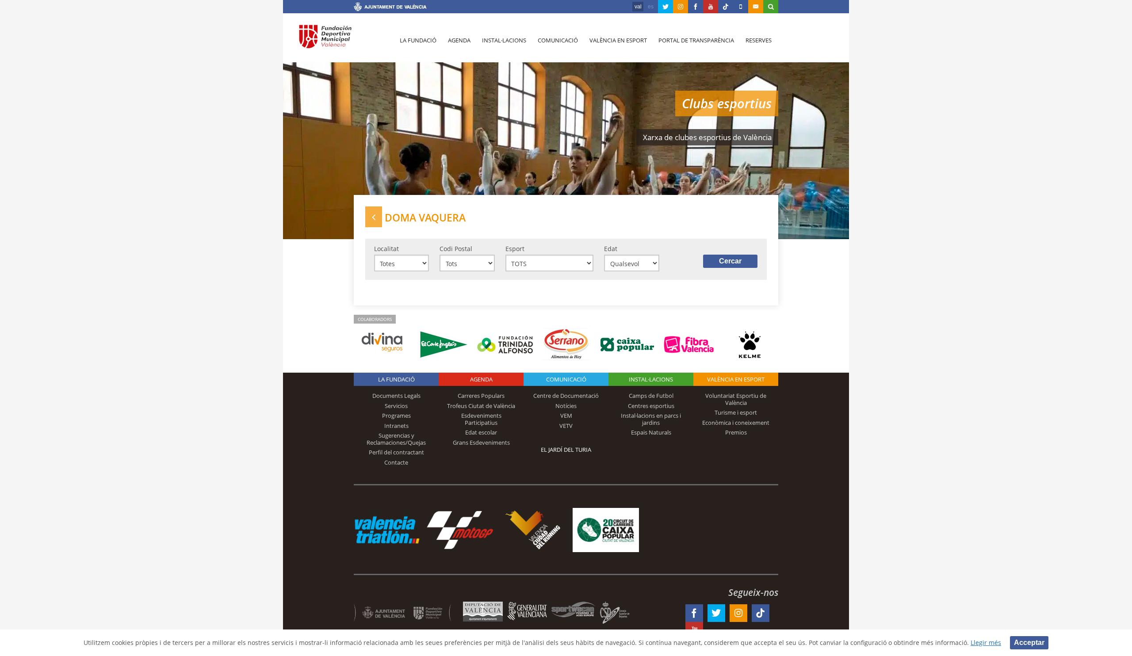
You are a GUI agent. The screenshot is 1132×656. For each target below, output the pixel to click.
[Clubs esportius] (373, 216)
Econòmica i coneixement (735, 423)
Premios (736, 432)
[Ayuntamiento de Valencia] (390, 8)
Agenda (459, 40)
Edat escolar (481, 432)
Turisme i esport (736, 412)
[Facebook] (695, 6)
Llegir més (986, 642)
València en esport (618, 40)
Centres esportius (651, 406)
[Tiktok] (725, 6)
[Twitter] (665, 6)
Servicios (396, 406)
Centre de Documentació (566, 396)
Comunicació (558, 40)
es (651, 7)
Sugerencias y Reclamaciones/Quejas (396, 438)
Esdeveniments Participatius (481, 419)
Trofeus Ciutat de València (481, 406)
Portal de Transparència (696, 40)
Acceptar (1029, 642)
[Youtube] (710, 6)
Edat (610, 248)
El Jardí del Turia (566, 450)
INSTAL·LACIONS (651, 379)
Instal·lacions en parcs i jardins (651, 419)
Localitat (386, 248)
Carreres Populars (481, 396)
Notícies (566, 406)
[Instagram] (680, 6)
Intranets (396, 426)
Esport (514, 248)
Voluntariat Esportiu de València (735, 399)
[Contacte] (755, 6)
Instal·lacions (504, 40)
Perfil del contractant (396, 452)
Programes (396, 416)
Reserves (759, 40)
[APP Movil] (740, 6)
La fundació (418, 40)
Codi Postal (456, 248)
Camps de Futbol (651, 396)
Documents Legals (396, 396)
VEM (566, 416)
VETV (566, 426)
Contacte (396, 462)
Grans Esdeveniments (481, 442)
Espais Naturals (651, 432)
